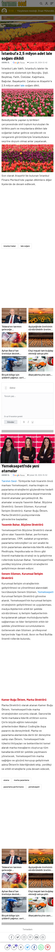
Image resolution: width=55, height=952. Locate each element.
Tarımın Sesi (9, 481)
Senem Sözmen (11, 573)
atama (6, 780)
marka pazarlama (21, 780)
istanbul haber (10, 246)
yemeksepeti (34, 787)
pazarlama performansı (14, 787)
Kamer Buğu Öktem (13, 699)
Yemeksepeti (45, 592)
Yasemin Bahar (11, 524)
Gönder (10, 422)
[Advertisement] (27, 215)
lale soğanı (25, 246)
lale (22, 85)
